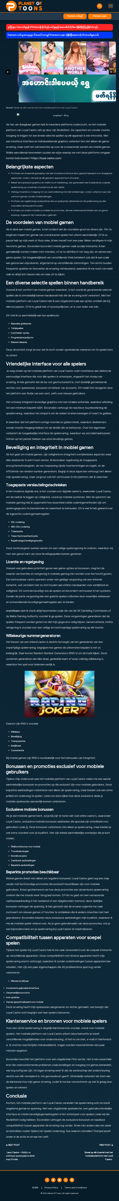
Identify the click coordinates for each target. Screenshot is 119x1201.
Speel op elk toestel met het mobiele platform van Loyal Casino (99, 1156)
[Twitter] (53, 1180)
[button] (59, 72)
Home (9, 108)
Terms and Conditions (75, 1187)
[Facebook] (47, 1180)
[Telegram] (59, 1180)
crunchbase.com (16, 611)
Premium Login (100, 16)
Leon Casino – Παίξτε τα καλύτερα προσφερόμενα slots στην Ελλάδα (20, 1156)
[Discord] (72, 1180)
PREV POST (105, 1145)
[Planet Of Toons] (24, 6)
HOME (35, 1187)
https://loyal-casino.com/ (46, 158)
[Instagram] (65, 1180)
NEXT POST (14, 1145)
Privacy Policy (51, 1187)
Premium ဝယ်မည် (75, 16)
